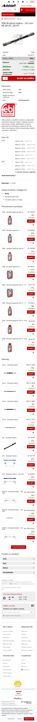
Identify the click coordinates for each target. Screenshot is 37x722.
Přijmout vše (29, 719)
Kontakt (23, 663)
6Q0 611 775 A (20, 148)
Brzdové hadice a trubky (14, 200)
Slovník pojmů (7, 676)
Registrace (24, 631)
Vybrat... (20, 719)
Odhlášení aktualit (26, 647)
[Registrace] (14, 1)
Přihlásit (23, 634)
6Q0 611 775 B (20, 152)
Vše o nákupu (7, 627)
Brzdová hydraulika (11, 197)
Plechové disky (7, 669)
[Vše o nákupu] (27, 1)
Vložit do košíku (25, 78)
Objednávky (24, 637)
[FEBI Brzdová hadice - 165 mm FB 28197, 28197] (18, 39)
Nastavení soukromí (27, 650)
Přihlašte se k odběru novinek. (14, 609)
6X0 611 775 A (20, 159)
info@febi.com (16, 584)
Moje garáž (24, 644)
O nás (23, 660)
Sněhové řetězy (7, 673)
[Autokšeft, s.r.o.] (9, 5)
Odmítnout (11, 719)
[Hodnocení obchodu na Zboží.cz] (18, 698)
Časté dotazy (6, 647)
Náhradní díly (6, 660)
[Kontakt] (23, 1)
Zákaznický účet (27, 627)
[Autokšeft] (2, 19)
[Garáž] (9, 1)
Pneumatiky (6, 666)
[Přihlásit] (18, 1)
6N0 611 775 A (20, 145)
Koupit (31, 221)
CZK (31, 2)
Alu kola (5, 663)
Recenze (23, 666)
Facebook (26, 669)
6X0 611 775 (19, 155)
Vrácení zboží (6, 634)
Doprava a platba (8, 631)
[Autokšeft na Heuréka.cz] (18, 684)
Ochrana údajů (7, 650)
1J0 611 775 (19, 141)
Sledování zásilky (26, 641)
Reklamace (6, 637)
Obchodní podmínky (8, 641)
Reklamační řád (7, 644)
